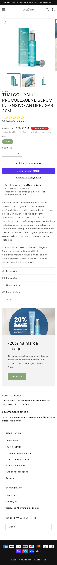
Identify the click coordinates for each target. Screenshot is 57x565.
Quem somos (13, 440)
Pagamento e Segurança (19, 453)
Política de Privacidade (17, 459)
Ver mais (17, 376)
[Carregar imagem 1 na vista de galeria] (13, 80)
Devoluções (12, 501)
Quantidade (8, 148)
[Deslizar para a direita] (54, 81)
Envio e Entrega (14, 446)
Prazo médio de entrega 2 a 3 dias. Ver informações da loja (25, 193)
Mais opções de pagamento (29, 177)
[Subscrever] (48, 527)
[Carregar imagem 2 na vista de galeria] (28, 80)
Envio (19, 132)
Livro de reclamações (17, 471)
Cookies (10, 478)
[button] (3, 9)
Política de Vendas (15, 465)
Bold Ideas (41, 560)
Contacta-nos (13, 495)
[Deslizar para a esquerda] (3, 81)
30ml (7, 141)
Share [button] (8, 299)
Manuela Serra (26, 560)
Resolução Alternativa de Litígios (22, 508)
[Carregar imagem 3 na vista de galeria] (43, 80)
